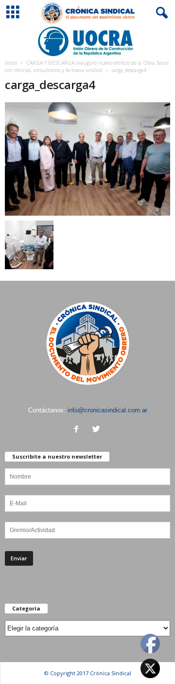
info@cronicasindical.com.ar (107, 410)
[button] (160, 13)
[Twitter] (97, 430)
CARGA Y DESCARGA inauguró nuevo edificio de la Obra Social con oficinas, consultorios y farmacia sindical (87, 66)
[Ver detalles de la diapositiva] (87, 41)
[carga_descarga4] (87, 158)
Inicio (11, 62)
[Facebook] (78, 430)
